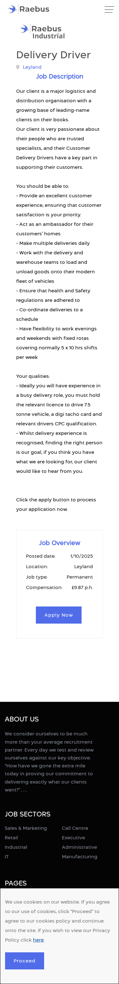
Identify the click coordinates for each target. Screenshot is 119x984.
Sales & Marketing (26, 828)
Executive (73, 837)
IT (7, 856)
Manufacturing (79, 856)
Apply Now (58, 615)
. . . (24, 789)
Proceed (25, 960)
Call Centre (75, 828)
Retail (11, 837)
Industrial (16, 847)
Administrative (79, 847)
